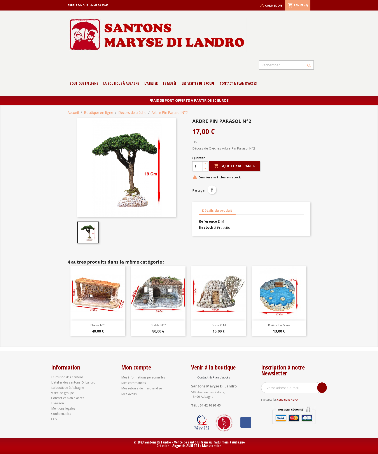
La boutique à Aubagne (121, 83)
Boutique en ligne (84, 83)
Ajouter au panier (235, 166)
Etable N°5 (97, 325)
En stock (206, 227)
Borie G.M (219, 325)
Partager (212, 189)
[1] (322, 387)
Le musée (170, 83)
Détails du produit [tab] (217, 210)
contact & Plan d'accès (238, 83)
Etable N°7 (158, 325)
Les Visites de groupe (198, 83)
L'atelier (151, 83)
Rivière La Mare (279, 325)
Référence (208, 221)
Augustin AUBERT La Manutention (196, 445)
